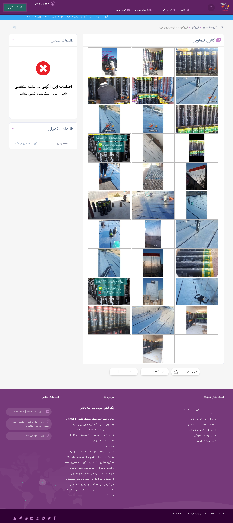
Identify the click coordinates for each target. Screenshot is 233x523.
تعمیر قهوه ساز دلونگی (205, 436)
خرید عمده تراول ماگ (206, 441)
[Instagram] (37, 519)
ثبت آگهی (13, 7)
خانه (183, 10)
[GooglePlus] (43, 519)
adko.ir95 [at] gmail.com (25, 412)
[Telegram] (20, 519)
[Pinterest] (26, 519)
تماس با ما (121, 10)
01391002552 (31, 436)
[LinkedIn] (31, 519)
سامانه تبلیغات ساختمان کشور (201, 425)
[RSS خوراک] (14, 519)
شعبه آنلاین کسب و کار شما (202, 430)
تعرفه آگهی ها (165, 10)
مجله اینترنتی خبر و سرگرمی (202, 419)
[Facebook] (55, 519)
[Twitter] (49, 519)
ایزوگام (195, 27)
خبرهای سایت (142, 10)
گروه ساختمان (209, 27)
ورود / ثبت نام (42, 4)
